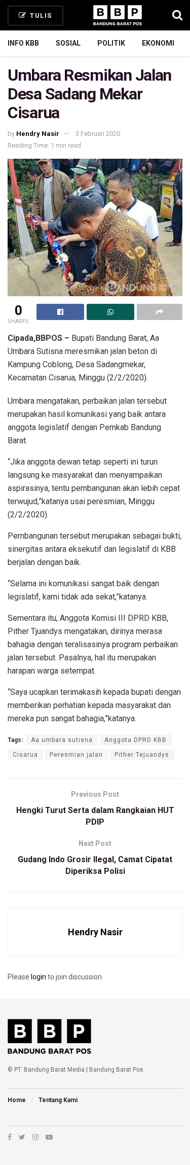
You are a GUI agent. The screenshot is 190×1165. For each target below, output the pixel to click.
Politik (111, 43)
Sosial (68, 43)
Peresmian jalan (76, 754)
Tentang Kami (58, 1100)
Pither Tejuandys (142, 754)
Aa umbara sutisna (62, 740)
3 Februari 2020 (97, 133)
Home (17, 1100)
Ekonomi (158, 43)
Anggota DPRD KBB (135, 740)
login (38, 977)
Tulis (40, 15)
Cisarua (25, 754)
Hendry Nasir (37, 133)
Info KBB (23, 43)
